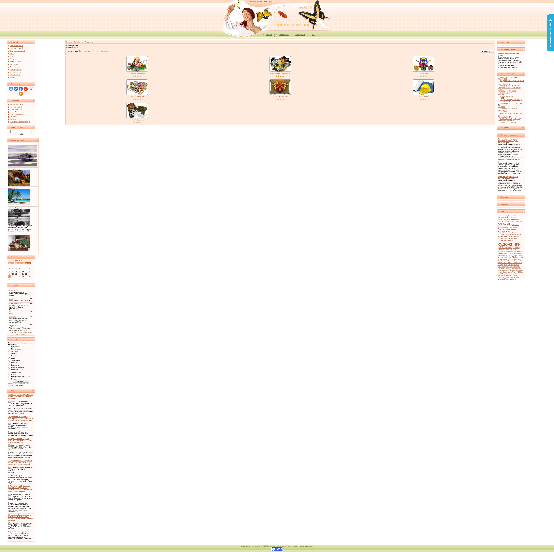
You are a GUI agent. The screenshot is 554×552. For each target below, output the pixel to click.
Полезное (14, 379)
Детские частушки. (506, 96)
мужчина (510, 238)
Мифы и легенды (17, 367)
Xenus (514, 266)
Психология (15, 346)
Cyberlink (508, 255)
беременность (503, 227)
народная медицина (511, 215)
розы (509, 217)
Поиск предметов (16, 114)
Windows (515, 257)
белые (518, 268)
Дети (13, 358)
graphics (515, 255)
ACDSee (520, 272)
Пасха (504, 248)
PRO (503, 255)
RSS (270, 1)
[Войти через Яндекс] (26, 89)
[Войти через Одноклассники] (21, 94)
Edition (510, 263)
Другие (12, 119)
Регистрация (300, 35)
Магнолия (509, 240)
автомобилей (515, 274)
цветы (516, 225)
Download (506, 272)
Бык (518, 236)
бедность (501, 251)
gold (518, 266)
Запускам (104, 51)
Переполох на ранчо (137, 73)
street (508, 274)
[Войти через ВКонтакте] (16, 89)
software (513, 272)
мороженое (514, 232)
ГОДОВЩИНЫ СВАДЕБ (506, 91)
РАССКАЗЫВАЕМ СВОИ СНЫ (511, 103)
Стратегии (13, 117)
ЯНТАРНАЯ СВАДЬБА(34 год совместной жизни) (509, 119)
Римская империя (137, 96)
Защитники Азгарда (280, 96)
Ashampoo (517, 253)
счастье (513, 251)
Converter (501, 268)
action (517, 259)
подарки (513, 227)
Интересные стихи (506, 77)
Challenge (501, 277)
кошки (519, 234)
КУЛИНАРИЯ (503, 112)
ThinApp (512, 270)
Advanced (501, 279)
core (499, 255)
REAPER (509, 275)
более (516, 265)
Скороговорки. (505, 93)
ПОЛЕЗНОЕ (502, 79)
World (500, 263)
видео (506, 221)
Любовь (14, 353)
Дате (80, 51)
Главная (269, 35)
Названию (87, 51)
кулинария (506, 219)
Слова (12, 112)
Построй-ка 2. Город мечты (280, 73)
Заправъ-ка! (423, 73)
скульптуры (503, 234)
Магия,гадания (16, 349)
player (517, 270)
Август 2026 (19, 261)
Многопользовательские (19, 122)
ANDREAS (501, 266)
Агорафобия (502, 238)
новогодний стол (513, 248)
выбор (500, 219)
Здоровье (14, 351)
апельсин (501, 249)
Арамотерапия (16, 372)
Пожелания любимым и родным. (511, 113)
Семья (13, 356)
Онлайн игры (284, 35)
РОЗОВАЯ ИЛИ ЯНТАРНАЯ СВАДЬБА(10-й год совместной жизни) (509, 87)
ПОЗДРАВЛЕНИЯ (504, 84)
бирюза (507, 249)
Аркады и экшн (15, 104)
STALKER (517, 261)
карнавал (512, 229)
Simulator (511, 259)
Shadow (500, 265)
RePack (511, 265)
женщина (518, 221)
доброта (512, 221)
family (507, 279)
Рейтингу (96, 51)
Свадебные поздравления (509, 100)
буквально (501, 275)
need (507, 268)
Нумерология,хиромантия (20, 376)
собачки (504, 224)
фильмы (504, 217)
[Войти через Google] (30, 88)
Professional (517, 263)
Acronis (504, 257)
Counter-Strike (503, 261)
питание (516, 217)
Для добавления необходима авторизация (21, 333)
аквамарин (512, 234)
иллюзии (501, 215)
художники (509, 244)
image (500, 257)
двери (500, 248)
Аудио (500, 272)
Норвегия (502, 240)
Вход (313, 35)
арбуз (508, 251)
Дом (512, 225)
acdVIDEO (501, 274)
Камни (13, 374)
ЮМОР (500, 94)
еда (499, 217)
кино (521, 215)
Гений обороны (137, 120)
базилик (513, 249)
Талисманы (15, 360)
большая (509, 266)
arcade (500, 259)
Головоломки (14, 109)
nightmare (512, 268)
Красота (14, 363)
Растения (14, 370)
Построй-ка (423, 96)
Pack (521, 257)
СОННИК (501, 107)
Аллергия (513, 279)
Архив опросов (23, 383)
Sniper (514, 275)
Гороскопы (15, 365)
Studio (507, 277)
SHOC (504, 263)
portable (510, 253)
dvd (521, 270)
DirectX (516, 277)
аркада (505, 259)
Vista (511, 277)
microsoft (505, 270)
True (509, 257)
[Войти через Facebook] (21, 89)
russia (500, 270)
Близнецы (503, 229)
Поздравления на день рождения (512, 81)
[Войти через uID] (11, 89)
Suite (520, 255)
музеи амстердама (507, 236)
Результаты (12, 383)
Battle (506, 265)
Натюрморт (504, 231)
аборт (516, 238)
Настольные (14, 107)
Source (510, 261)
